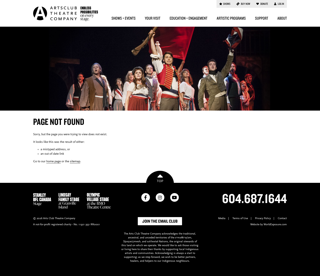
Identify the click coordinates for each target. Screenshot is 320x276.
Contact (282, 218)
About (282, 18)
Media (221, 218)
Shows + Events (123, 18)
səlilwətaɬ (152, 241)
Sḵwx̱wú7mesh (132, 241)
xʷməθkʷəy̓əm (183, 237)
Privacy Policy (263, 218)
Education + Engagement (188, 18)
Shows (226, 4)
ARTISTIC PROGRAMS (231, 18)
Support (261, 18)
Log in (280, 4)
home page (53, 161)
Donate (264, 4)
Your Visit (152, 18)
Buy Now (245, 4)
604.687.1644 (254, 198)
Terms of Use (240, 218)
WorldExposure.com (275, 224)
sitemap (75, 161)
